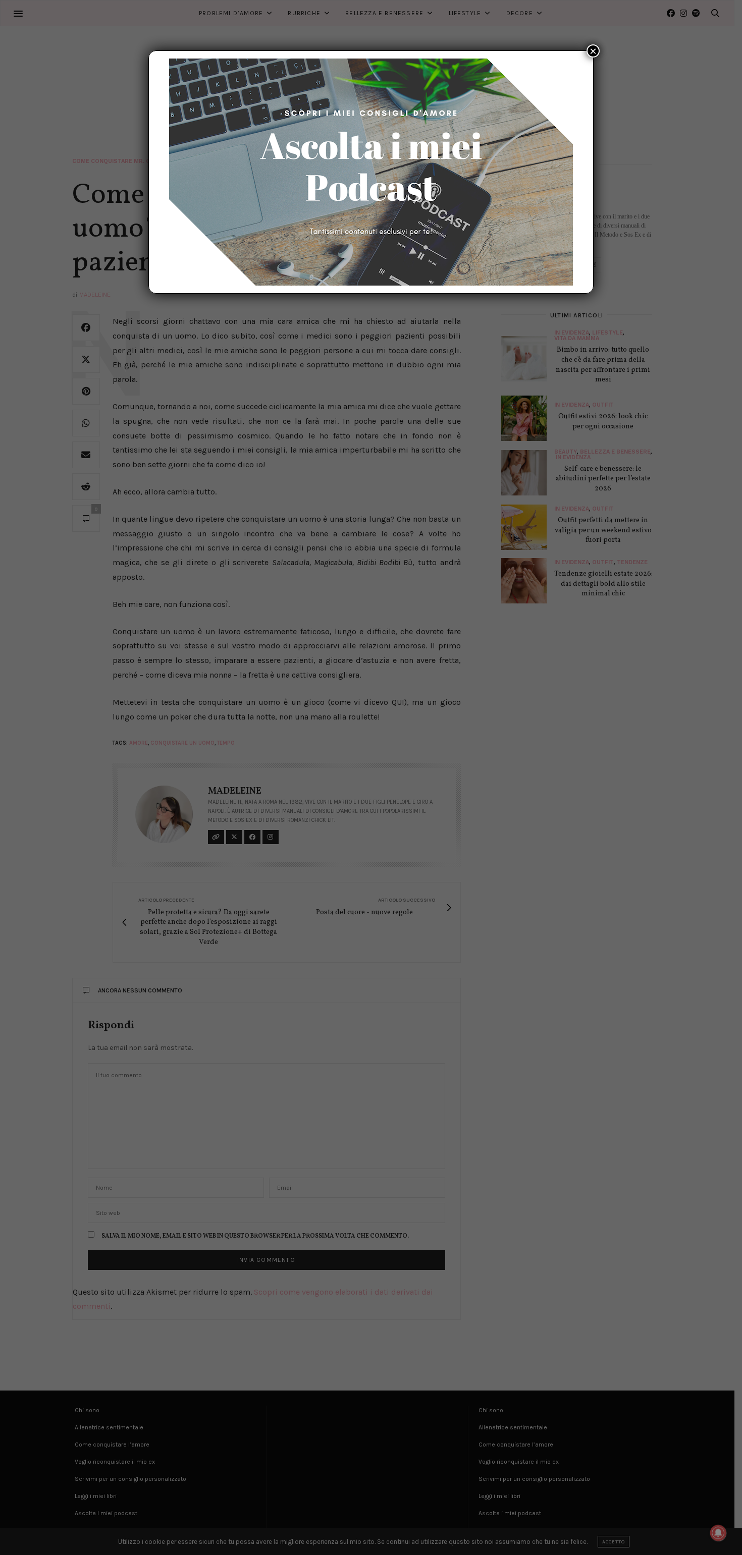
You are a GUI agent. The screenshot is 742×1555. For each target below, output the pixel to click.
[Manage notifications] (718, 1533)
